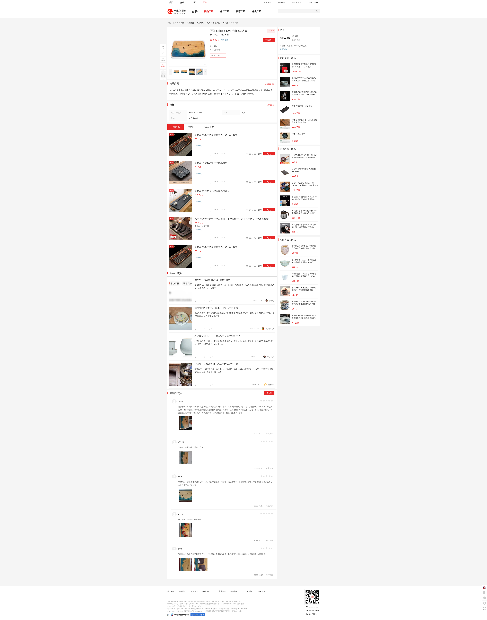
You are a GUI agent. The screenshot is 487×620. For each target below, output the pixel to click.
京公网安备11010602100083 (177, 601)
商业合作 (281, 3)
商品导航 (208, 11)
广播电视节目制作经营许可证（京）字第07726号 (184, 606)
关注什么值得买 (314, 610)
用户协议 (250, 591)
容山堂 (225, 23)
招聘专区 (194, 591)
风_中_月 (270, 357)
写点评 (269, 393)
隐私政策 (261, 591)
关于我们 (171, 591)
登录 (310, 3)
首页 (171, 2)
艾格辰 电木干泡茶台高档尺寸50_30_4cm (216, 135)
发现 (171, 134)
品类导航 (256, 11)
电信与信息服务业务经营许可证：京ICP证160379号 (206, 601)
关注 (272, 31)
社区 (194, 2)
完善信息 (270, 84)
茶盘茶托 (216, 23)
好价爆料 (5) (175, 127)
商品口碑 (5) (209, 127)
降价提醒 (224, 40)
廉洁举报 (233, 591)
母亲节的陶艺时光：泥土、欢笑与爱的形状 (216, 308)
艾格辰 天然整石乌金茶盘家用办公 (212, 191)
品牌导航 (224, 11)
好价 (182, 2)
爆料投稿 (295, 3)
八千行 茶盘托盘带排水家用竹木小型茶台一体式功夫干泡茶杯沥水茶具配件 (233, 219)
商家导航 (240, 11)
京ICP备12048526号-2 (233, 601)
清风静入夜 (270, 329)
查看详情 (283, 49)
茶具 (208, 23)
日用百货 (190, 23)
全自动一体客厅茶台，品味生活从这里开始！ (217, 364)
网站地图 (206, 591)
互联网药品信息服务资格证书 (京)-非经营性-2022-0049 (218, 604)
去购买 (269, 154)
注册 (316, 3)
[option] (177, 71)
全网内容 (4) (192, 127)
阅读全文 (198, 146)
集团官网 (267, 3)
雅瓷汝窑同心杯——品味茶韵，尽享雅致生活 (217, 336)
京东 (260, 154)
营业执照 (241, 604)
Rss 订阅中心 (313, 614)
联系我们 (182, 591)
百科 (205, 2)
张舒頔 (271, 301)
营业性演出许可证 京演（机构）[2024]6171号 (182, 604)
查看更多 (270, 105)
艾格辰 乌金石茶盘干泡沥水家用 (211, 163)
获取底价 (269, 40)
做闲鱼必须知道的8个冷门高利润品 (212, 280)
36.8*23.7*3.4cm (217, 55)
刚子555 (271, 385)
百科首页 (180, 23)
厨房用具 (200, 23)
